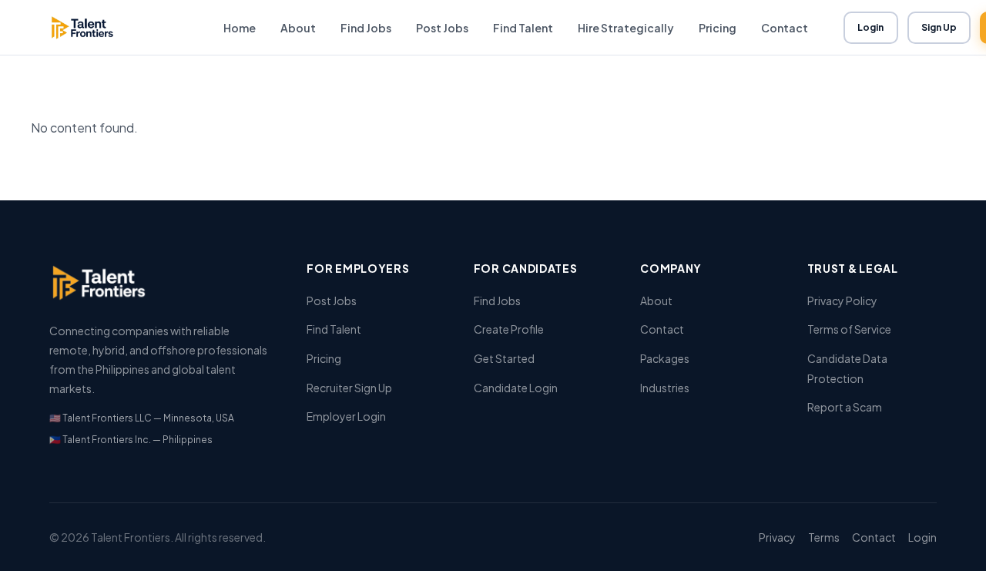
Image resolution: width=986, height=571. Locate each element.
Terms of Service (849, 329)
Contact (784, 28)
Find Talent (523, 28)
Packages (664, 358)
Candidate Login (516, 388)
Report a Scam (844, 407)
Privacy (777, 537)
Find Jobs (365, 28)
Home (239, 28)
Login (870, 27)
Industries (664, 388)
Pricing (717, 28)
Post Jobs (442, 28)
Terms (824, 537)
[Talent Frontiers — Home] (118, 28)
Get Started (504, 358)
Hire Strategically (626, 28)
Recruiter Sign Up (349, 388)
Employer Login (346, 416)
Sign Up (939, 27)
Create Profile (509, 329)
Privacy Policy (842, 300)
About (298, 28)
